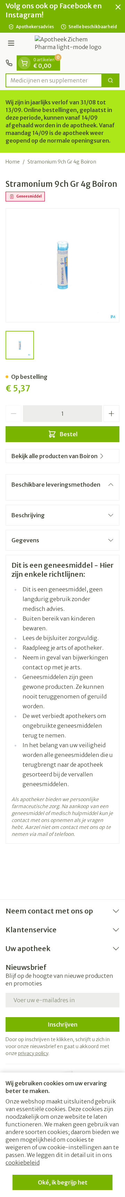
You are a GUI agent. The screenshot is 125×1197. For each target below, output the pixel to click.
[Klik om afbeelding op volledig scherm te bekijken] (62, 265)
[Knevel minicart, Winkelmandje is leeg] (24, 63)
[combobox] (54, 80)
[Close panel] (118, 7)
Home (13, 162)
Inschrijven (62, 1024)
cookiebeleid (23, 1162)
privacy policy (33, 1053)
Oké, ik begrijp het (63, 1182)
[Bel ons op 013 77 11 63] (9, 62)
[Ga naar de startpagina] (69, 44)
